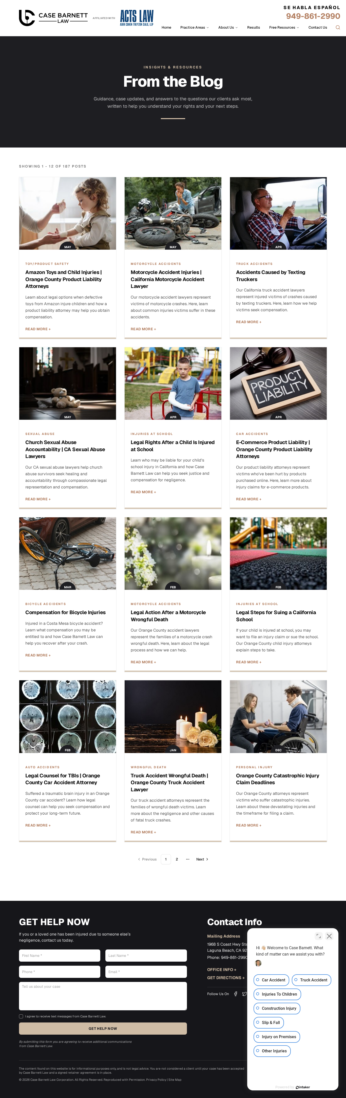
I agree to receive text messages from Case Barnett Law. (65, 1016)
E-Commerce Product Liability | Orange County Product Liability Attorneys (274, 449)
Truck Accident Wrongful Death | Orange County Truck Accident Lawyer (169, 782)
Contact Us (318, 27)
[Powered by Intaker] (303, 1087)
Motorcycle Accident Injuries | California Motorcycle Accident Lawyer (167, 279)
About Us (226, 27)
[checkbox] (21, 1016)
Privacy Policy (156, 1080)
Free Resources (282, 27)
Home (166, 27)
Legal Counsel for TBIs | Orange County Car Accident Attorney (62, 779)
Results (253, 27)
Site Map (174, 1080)
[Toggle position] (319, 936)
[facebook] (235, 993)
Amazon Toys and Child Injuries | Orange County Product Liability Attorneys (63, 279)
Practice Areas (192, 27)
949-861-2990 (313, 16)
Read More (38, 329)
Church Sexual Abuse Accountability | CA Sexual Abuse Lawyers (65, 449)
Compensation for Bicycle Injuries (65, 612)
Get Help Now (103, 1028)
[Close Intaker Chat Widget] (329, 936)
